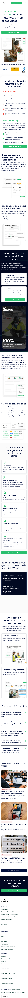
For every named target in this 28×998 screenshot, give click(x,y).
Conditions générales (20, 992)
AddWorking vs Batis (6, 976)
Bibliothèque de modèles (7, 949)
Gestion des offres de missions (8, 916)
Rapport (3, 927)
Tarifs (2, 934)
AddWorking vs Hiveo (6, 971)
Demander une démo (14, 32)
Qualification (4, 909)
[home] (3, 3)
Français (4, 996)
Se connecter (4, 963)
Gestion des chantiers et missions (9, 914)
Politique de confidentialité (7, 992)
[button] (25, 3)
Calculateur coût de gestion (8, 946)
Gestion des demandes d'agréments (10, 922)
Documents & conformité (7, 911)
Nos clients (4, 941)
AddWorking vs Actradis (7, 981)
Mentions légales (16, 989)
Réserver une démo (17, 3)
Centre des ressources (6, 939)
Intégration (4, 924)
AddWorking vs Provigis (7, 983)
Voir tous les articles (14, 870)
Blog (2, 936)
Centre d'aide (4, 944)
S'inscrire (3, 961)
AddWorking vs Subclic (6, 978)
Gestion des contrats (6, 919)
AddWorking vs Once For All (8, 973)
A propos (3, 956)
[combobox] (5, 996)
